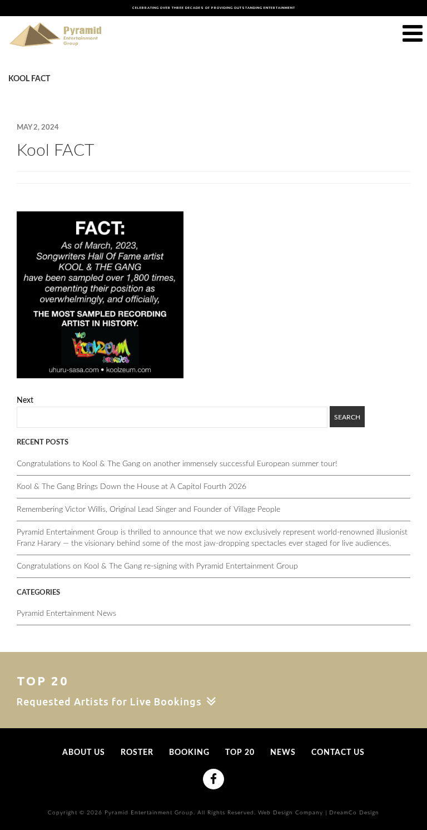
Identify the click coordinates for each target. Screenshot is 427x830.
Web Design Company (290, 813)
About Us (83, 753)
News (283, 753)
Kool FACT (55, 150)
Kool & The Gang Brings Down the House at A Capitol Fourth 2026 (131, 487)
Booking (189, 753)
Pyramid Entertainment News (66, 613)
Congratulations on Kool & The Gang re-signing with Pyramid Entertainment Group (157, 566)
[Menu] (412, 33)
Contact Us (338, 753)
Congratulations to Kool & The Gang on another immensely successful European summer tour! (177, 464)
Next (25, 400)
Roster (137, 753)
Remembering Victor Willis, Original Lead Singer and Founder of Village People (148, 509)
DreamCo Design (354, 813)
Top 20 (240, 753)
